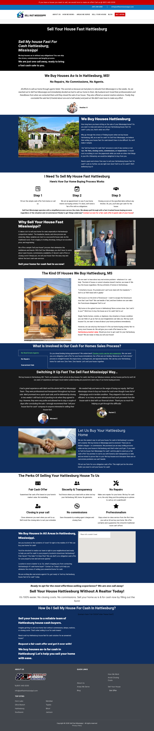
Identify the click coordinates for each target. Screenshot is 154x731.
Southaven (19, 712)
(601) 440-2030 (109, 2)
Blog (79, 690)
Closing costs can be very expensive (107, 353)
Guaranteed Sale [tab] (27, 365)
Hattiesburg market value (88, 332)
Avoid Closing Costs (113, 678)
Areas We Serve (83, 687)
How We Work (113, 674)
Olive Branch (20, 705)
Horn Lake (19, 701)
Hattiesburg (19, 708)
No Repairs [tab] (25, 359)
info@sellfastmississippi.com (122, 7)
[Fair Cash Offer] (38, 483)
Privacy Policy (77, 725)
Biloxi (48, 708)
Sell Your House (114, 687)
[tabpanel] (92, 358)
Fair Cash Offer (38, 489)
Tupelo (48, 705)
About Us (80, 683)
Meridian (49, 701)
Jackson (49, 712)
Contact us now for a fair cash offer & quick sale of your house (108, 213)
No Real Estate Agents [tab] (30, 353)
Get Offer (113, 690)
